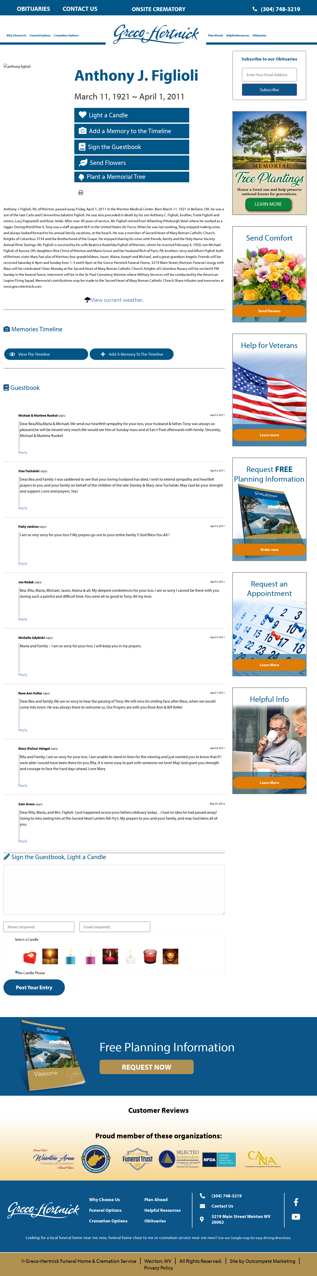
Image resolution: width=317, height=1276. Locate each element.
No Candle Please (31, 973)
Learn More (269, 664)
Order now (269, 549)
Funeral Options (40, 35)
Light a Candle (108, 115)
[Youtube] (296, 1217)
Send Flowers (108, 162)
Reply (22, 452)
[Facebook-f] (296, 1202)
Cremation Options (66, 35)
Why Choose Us (16, 35)
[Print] (81, 192)
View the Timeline (34, 354)
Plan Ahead (215, 35)
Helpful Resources (237, 35)
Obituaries (33, 8)
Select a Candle (27, 939)
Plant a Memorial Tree (116, 176)
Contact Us (80, 8)
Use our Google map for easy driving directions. (254, 1237)
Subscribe (269, 90)
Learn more (269, 435)
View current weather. (117, 299)
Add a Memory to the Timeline (130, 131)
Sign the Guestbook (114, 147)
